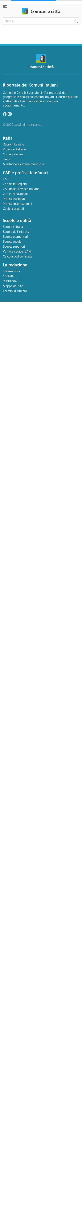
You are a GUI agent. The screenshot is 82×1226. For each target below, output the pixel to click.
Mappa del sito (13, 286)
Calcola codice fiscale (17, 256)
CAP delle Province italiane (21, 189)
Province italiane (14, 149)
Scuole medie (12, 241)
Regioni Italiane (13, 144)
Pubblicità (10, 281)
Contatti (8, 276)
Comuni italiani (13, 154)
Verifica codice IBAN (17, 251)
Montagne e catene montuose (23, 164)
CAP (5, 179)
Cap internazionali (15, 194)
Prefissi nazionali (14, 199)
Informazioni (11, 271)
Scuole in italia (13, 227)
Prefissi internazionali (17, 204)
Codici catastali (13, 209)
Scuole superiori (14, 246)
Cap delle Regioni (15, 184)
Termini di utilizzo (15, 291)
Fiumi (6, 159)
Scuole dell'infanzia (16, 232)
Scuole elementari (15, 236)
